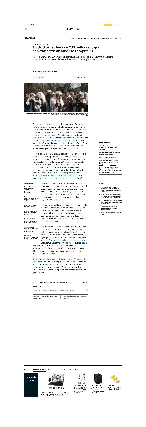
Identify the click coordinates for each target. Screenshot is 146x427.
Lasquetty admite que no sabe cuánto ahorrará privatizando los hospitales (31, 189)
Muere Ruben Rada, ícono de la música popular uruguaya (110, 153)
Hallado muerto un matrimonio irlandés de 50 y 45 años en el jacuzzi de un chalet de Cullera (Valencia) (111, 202)
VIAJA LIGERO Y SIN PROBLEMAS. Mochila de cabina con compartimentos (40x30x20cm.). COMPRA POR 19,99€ (97, 389)
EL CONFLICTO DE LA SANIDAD (40, 44)
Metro (107, 38)
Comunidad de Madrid (80, 38)
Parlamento (74, 290)
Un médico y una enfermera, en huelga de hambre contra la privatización (31, 229)
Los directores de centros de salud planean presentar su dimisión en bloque (30, 220)
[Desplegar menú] (25, 29)
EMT (111, 38)
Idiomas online (68, 370)
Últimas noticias (118, 38)
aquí (68, 298)
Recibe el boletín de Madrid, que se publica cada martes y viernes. (51, 282)
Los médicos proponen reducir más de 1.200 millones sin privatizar (31, 237)
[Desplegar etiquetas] (87, 290)
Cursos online (58, 370)
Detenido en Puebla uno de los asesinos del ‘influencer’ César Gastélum (110, 147)
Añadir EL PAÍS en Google (81, 77)
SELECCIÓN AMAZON (39, 370)
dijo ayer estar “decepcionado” (63, 172)
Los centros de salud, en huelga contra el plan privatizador (30, 213)
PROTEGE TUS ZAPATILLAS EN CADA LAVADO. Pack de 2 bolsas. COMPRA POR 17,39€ (114, 388)
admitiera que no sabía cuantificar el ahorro (60, 140)
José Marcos (37, 71)
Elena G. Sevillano (50, 71)
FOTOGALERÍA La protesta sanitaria (30, 206)
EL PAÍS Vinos (79, 370)
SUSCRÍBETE (107, 25)
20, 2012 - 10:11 (41, 73)
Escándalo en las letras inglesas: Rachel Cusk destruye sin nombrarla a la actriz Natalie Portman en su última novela (111, 196)
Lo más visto (103, 183)
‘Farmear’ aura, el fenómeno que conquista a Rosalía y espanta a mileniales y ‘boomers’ (109, 208)
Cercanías (102, 38)
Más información (37, 298)
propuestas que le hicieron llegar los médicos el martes (56, 175)
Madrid (29, 38)
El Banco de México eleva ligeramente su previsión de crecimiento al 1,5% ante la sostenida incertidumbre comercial (110, 170)
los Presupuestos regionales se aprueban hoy (65, 240)
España (72, 38)
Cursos (50, 370)
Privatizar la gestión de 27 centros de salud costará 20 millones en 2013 (31, 198)
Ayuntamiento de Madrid (93, 38)
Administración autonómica (40, 290)
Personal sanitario (52, 290)
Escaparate (27, 370)
